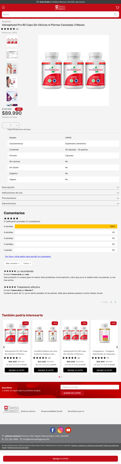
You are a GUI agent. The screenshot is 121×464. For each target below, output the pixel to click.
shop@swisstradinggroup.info (36, 439)
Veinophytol (6, 21)
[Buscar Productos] (115, 14)
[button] (3, 7)
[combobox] (60, 14)
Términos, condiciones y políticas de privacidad (86, 445)
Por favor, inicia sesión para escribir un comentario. (28, 256)
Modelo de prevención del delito (18, 447)
